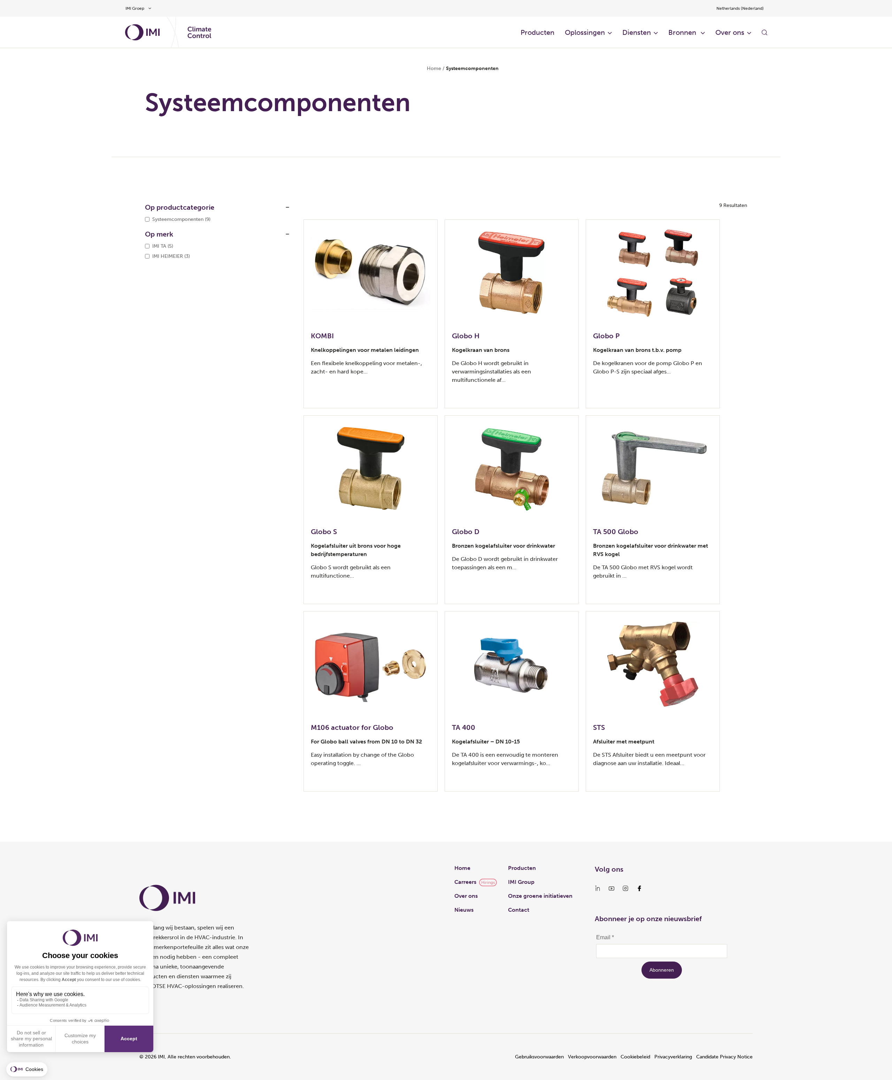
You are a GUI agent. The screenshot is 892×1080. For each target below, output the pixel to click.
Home (434, 68)
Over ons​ (729, 32)
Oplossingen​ (585, 32)
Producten (537, 32)
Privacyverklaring (673, 1057)
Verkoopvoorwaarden (592, 1057)
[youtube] (611, 888)
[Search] (764, 32)
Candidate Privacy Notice (724, 1057)
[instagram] (625, 888)
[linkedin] (597, 888)
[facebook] (639, 888)
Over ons (466, 896)
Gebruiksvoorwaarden (539, 1057)
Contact (518, 910)
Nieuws (464, 910)
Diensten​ (636, 32)
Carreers (465, 882)
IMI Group (521, 882)
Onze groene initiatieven (540, 896)
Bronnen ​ (683, 32)
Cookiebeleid (635, 1057)
